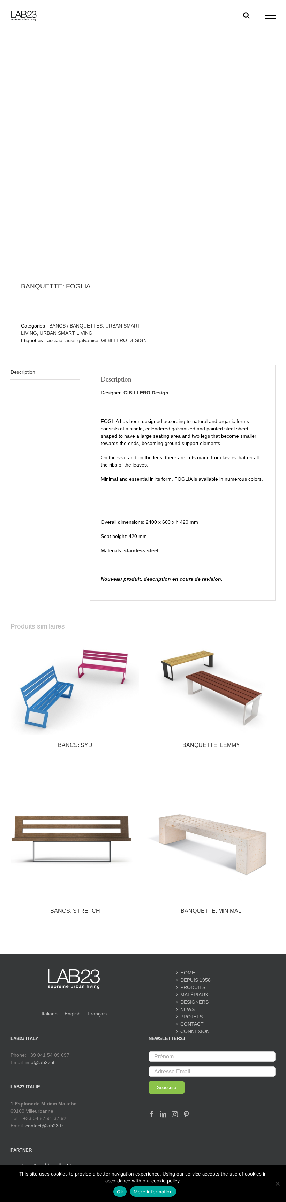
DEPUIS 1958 (195, 980)
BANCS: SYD (75, 745)
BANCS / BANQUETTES (76, 326)
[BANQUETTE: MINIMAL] (211, 837)
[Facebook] (152, 1114)
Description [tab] (22, 372)
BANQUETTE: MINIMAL (211, 911)
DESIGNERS (194, 1002)
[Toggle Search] (246, 15)
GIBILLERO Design (145, 392)
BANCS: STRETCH (75, 911)
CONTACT (192, 1024)
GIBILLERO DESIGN (124, 340)
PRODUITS (192, 987)
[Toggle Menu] (270, 16)
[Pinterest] (186, 1114)
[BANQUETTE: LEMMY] (211, 687)
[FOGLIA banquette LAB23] (74, 158)
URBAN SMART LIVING (66, 333)
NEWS (187, 1009)
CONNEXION (195, 1031)
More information (153, 1191)
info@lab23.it (39, 1062)
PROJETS (191, 1016)
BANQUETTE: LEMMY (211, 745)
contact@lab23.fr (44, 1125)
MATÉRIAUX (194, 994)
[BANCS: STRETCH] (75, 837)
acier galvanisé (81, 340)
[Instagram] (175, 1114)
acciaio (54, 340)
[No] (277, 1183)
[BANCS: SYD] (75, 687)
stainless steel (141, 550)
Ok (120, 1191)
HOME (187, 973)
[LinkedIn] (163, 1114)
